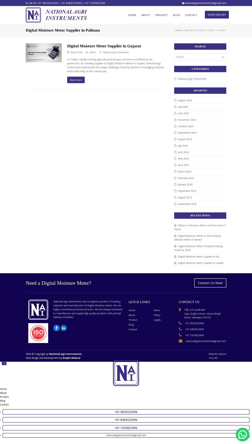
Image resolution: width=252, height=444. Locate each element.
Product (133, 319)
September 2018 (187, 204)
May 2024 (183, 158)
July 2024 (183, 145)
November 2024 (187, 119)
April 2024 (183, 165)
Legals (157, 319)
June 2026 (183, 113)
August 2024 (185, 139)
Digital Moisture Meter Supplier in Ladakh (201, 263)
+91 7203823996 (94, 3)
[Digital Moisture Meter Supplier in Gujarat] (44, 52)
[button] (4, 363)
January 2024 (185, 184)
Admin (92, 52)
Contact (133, 329)
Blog (131, 324)
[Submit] (223, 57)
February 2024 (186, 178)
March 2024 (184, 171)
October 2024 (185, 126)
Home (178, 30)
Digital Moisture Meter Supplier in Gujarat (104, 46)
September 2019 (187, 191)
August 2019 (185, 197)
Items (157, 310)
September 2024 (187, 132)
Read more (76, 80)
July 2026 (183, 106)
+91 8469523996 (71, 3)
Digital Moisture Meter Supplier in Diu (198, 256)
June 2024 (183, 152)
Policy (157, 315)
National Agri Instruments (116, 52)
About (132, 315)
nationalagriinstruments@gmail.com (205, 3)
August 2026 (185, 100)
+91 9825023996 (47, 3)
